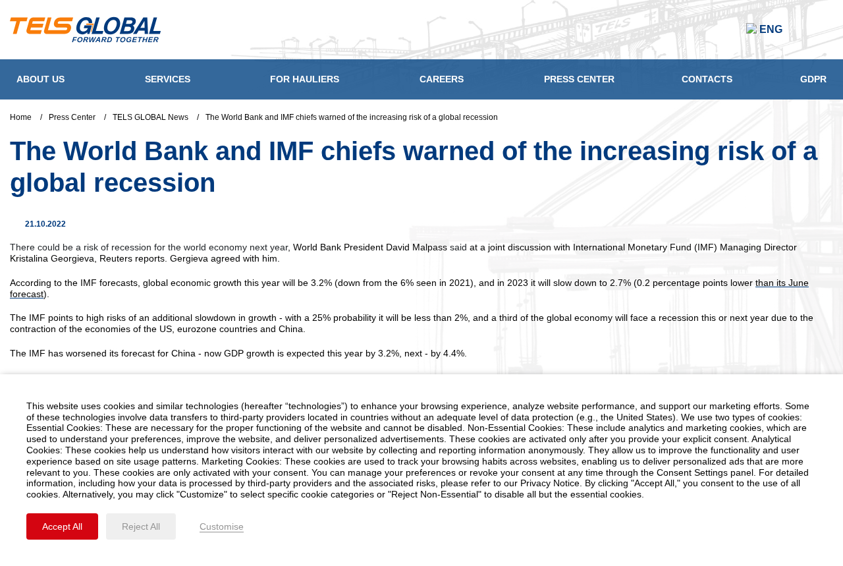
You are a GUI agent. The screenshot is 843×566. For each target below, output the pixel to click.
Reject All (141, 526)
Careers (442, 79)
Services (167, 79)
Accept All (62, 526)
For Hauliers (304, 79)
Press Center (579, 79)
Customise (222, 526)
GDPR (813, 79)
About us (40, 79)
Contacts (707, 79)
